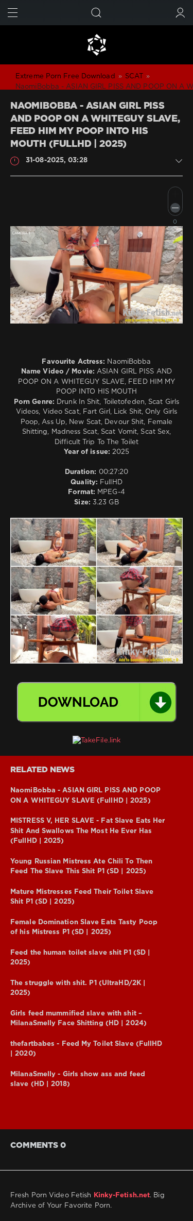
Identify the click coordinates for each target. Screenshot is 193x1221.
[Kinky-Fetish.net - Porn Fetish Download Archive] (96, 44)
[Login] (180, 12)
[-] (175, 208)
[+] (175, 194)
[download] (97, 702)
